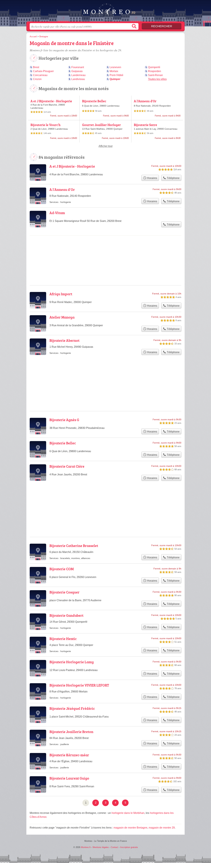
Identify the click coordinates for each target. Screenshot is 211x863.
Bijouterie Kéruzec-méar (69, 754)
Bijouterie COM (61, 568)
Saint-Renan (155, 75)
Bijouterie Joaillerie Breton (71, 731)
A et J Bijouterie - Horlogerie (51, 101)
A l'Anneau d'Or (145, 101)
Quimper (115, 79)
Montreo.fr (105, 11)
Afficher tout (105, 146)
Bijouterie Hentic (63, 638)
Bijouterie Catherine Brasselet (73, 545)
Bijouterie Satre (145, 124)
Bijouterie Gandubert (66, 615)
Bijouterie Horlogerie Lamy (71, 661)
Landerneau (78, 75)
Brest (36, 67)
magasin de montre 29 (162, 827)
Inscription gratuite (129, 847)
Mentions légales (101, 847)
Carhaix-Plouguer (43, 71)
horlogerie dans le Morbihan (128, 813)
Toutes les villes (157, 79)
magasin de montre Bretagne (130, 827)
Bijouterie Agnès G (64, 419)
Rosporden (154, 71)
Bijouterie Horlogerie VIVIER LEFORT (79, 685)
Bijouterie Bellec (94, 101)
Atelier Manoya (62, 317)
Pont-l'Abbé (116, 75)
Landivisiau (78, 79)
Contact (114, 847)
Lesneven (115, 67)
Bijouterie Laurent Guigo (69, 778)
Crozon (37, 79)
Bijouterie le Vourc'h (45, 124)
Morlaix (114, 71)
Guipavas (77, 71)
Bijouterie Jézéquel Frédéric (72, 708)
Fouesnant (77, 67)
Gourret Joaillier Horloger (101, 124)
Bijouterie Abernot (64, 340)
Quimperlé (154, 67)
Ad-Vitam (57, 212)
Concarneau (40, 75)
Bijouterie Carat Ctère (66, 466)
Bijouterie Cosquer (64, 592)
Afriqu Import (60, 293)
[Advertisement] (105, 501)
